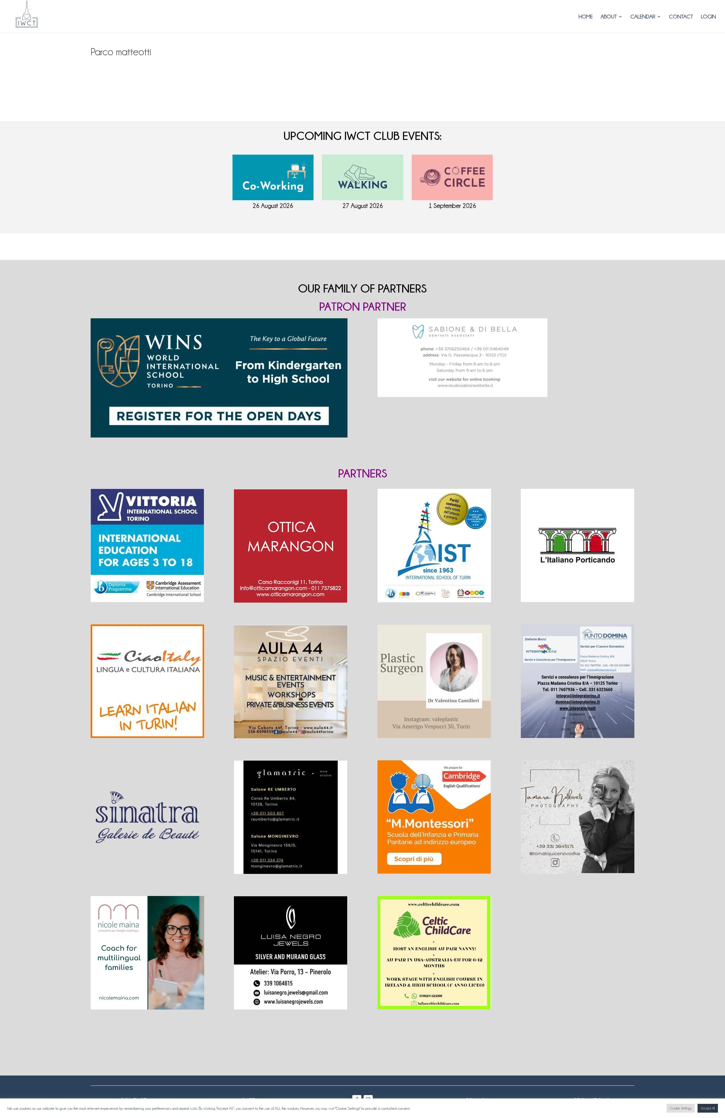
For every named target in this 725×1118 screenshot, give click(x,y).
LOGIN (708, 16)
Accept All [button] (708, 1108)
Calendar (642, 16)
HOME (586, 16)
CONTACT (681, 16)
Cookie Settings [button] (680, 1108)
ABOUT (609, 16)
